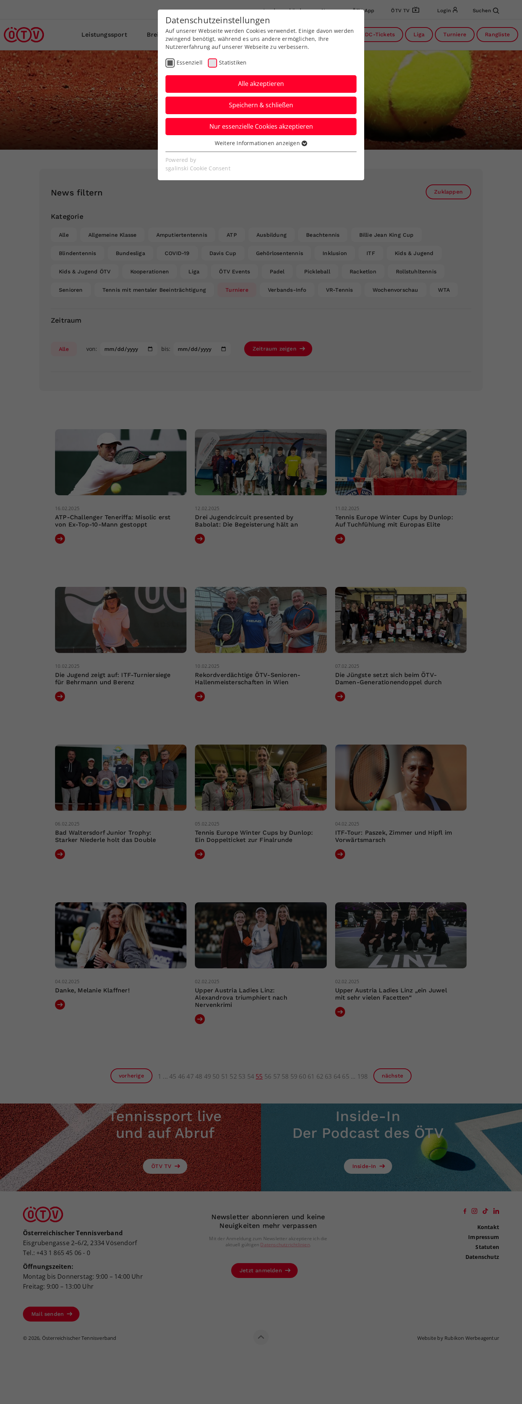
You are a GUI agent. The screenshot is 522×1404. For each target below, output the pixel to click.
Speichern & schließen (261, 105)
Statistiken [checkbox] (232, 62)
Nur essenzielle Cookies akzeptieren (261, 126)
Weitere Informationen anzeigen (258, 143)
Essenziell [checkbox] (190, 62)
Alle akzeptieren (261, 83)
